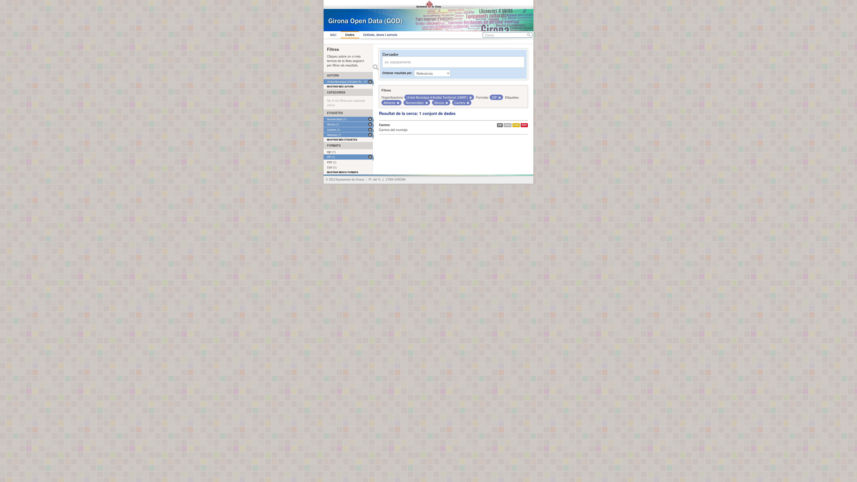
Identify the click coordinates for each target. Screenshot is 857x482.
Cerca (529, 35)
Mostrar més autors (340, 86)
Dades (349, 35)
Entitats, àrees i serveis (380, 35)
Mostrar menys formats (342, 172)
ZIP (500, 125)
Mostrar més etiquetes (342, 139)
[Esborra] (470, 97)
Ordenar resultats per (397, 73)
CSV (516, 125)
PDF (524, 125)
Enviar (375, 67)
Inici (333, 35)
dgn (508, 125)
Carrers (384, 125)
